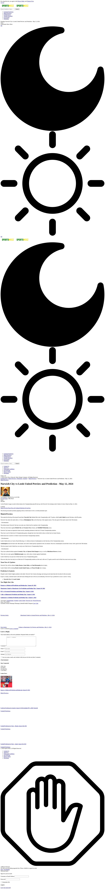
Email (2, 651)
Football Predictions (5, 711)
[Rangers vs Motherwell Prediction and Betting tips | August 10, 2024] (6, 687)
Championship (9, 600)
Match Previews (4, 480)
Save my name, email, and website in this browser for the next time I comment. (21, 657)
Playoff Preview (37, 600)
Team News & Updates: (14, 508)
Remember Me (6, 882)
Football (16, 600)
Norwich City (29, 600)
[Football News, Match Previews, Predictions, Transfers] (15, 7)
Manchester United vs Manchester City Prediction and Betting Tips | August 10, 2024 (23, 588)
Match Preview (4, 508)
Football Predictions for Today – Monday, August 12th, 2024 (14, 726)
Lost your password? (6, 887)
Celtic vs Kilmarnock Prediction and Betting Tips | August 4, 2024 (18, 594)
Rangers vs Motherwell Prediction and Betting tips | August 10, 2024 (18, 585)
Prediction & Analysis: (25, 508)
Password (3, 879)
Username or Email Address (7, 876)
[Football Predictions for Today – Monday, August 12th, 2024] (6, 723)
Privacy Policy (21, 1)
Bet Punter (5, 498)
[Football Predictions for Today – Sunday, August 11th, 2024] (6, 741)
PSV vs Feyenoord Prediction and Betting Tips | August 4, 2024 (17, 591)
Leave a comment (14, 628)
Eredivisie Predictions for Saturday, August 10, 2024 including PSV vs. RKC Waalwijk (19, 708)
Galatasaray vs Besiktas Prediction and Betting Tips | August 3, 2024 (18, 597)
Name (2, 648)
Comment (3, 646)
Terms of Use (30, 1)
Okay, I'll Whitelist (5, 869)
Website (2, 654)
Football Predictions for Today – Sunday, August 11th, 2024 (13, 744)
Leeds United (22, 600)
